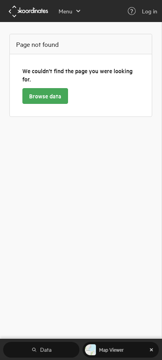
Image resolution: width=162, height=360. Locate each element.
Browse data (45, 96)
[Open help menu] (132, 11)
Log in (149, 11)
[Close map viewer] (151, 349)
